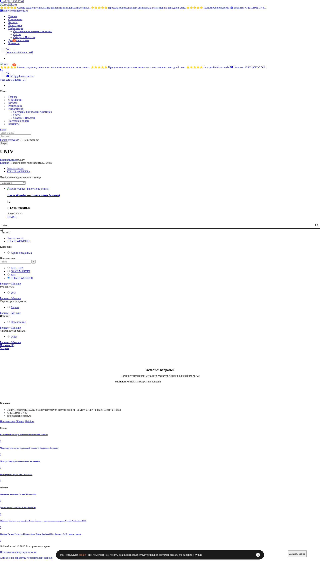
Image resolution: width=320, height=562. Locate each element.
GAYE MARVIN (20, 271)
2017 (13, 292)
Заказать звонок (297, 554)
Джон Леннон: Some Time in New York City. (18, 508)
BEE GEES (17, 267)
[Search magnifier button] (316, 225)
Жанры (20, 421)
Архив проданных (21, 252)
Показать (7, 345)
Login (3, 129)
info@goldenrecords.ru (15, 10)
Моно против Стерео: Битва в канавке (16, 475)
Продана (11, 216)
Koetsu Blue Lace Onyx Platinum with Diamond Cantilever (24, 435)
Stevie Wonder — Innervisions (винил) (33, 195)
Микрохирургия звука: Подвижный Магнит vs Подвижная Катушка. (29, 448)
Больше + (5, 283)
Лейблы (29, 421)
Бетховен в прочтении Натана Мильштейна (18, 494)
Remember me (31, 139)
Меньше (16, 283)
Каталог (13, 159)
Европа (15, 307)
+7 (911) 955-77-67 (13, 1)
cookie (82, 554)
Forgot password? (9, 139)
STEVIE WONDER (22, 277)
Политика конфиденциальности (18, 552)
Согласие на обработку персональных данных (26, 557)
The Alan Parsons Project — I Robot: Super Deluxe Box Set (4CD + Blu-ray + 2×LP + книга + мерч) (40, 534)
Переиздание (18, 322)
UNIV (14, 336)
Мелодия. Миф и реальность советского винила (20, 461)
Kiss (13, 274)
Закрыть (4, 348)
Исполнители (8, 421)
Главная (4, 159)
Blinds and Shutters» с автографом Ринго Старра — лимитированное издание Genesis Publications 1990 (43, 521)
